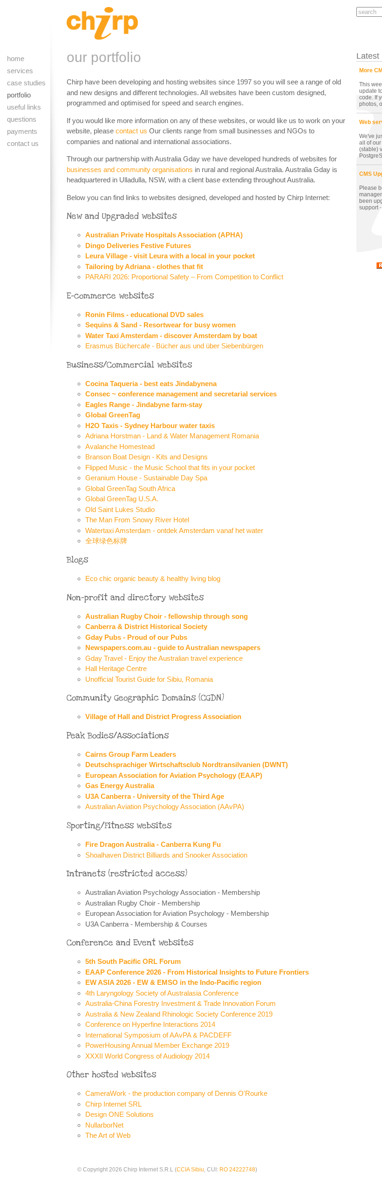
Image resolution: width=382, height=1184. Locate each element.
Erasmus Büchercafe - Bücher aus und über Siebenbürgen (174, 346)
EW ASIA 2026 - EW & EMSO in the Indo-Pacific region (173, 982)
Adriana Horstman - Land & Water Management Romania (172, 436)
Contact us (23, 143)
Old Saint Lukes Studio (120, 509)
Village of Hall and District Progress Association (163, 716)
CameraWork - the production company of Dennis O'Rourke (176, 1093)
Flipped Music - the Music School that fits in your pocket (170, 467)
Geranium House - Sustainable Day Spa (146, 478)
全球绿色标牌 (106, 541)
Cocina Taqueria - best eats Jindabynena (151, 384)
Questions (21, 119)
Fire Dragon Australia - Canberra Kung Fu (153, 844)
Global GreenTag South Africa (130, 488)
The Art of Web (107, 1135)
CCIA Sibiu (190, 1169)
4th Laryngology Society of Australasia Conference (162, 993)
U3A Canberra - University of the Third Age (154, 796)
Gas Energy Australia (119, 785)
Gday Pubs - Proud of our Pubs (136, 637)
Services (20, 71)
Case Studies (26, 83)
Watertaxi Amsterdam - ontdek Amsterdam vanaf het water (174, 530)
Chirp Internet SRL (113, 1104)
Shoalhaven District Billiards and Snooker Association (166, 855)
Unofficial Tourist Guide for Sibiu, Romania (149, 679)
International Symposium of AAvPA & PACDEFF (158, 1035)
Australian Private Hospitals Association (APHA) (164, 235)
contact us (131, 131)
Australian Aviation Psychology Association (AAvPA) (164, 806)
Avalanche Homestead (120, 446)
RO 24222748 (237, 1169)
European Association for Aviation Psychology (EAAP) (173, 775)
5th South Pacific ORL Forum (133, 961)
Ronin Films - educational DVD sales (144, 315)
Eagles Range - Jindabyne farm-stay (143, 405)
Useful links (24, 107)
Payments (22, 131)
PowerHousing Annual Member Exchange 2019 (157, 1045)
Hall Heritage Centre (116, 668)
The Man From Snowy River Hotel (137, 520)
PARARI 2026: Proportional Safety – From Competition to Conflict (184, 277)
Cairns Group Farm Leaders (130, 754)
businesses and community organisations (130, 169)
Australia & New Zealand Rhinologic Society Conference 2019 (179, 1014)
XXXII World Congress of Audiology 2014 (147, 1056)
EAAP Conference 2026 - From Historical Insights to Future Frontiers (197, 972)
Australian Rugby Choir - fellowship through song (166, 616)
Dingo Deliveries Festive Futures (138, 245)
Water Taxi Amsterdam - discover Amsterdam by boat (171, 335)
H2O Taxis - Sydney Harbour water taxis (150, 425)
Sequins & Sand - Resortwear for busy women (160, 325)
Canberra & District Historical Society (146, 626)
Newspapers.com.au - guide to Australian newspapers (172, 647)
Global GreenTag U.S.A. (121, 499)
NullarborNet (104, 1125)
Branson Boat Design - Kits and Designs (146, 457)
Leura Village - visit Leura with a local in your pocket (170, 256)
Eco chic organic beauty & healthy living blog (152, 578)
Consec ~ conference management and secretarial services (181, 394)
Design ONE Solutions (119, 1114)
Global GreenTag (112, 415)
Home (15, 58)
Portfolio (19, 95)
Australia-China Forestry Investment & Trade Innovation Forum (180, 1003)
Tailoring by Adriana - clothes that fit (144, 266)
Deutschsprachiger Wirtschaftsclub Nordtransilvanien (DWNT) (186, 765)
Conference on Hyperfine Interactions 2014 (150, 1024)
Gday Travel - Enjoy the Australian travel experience (164, 658)
